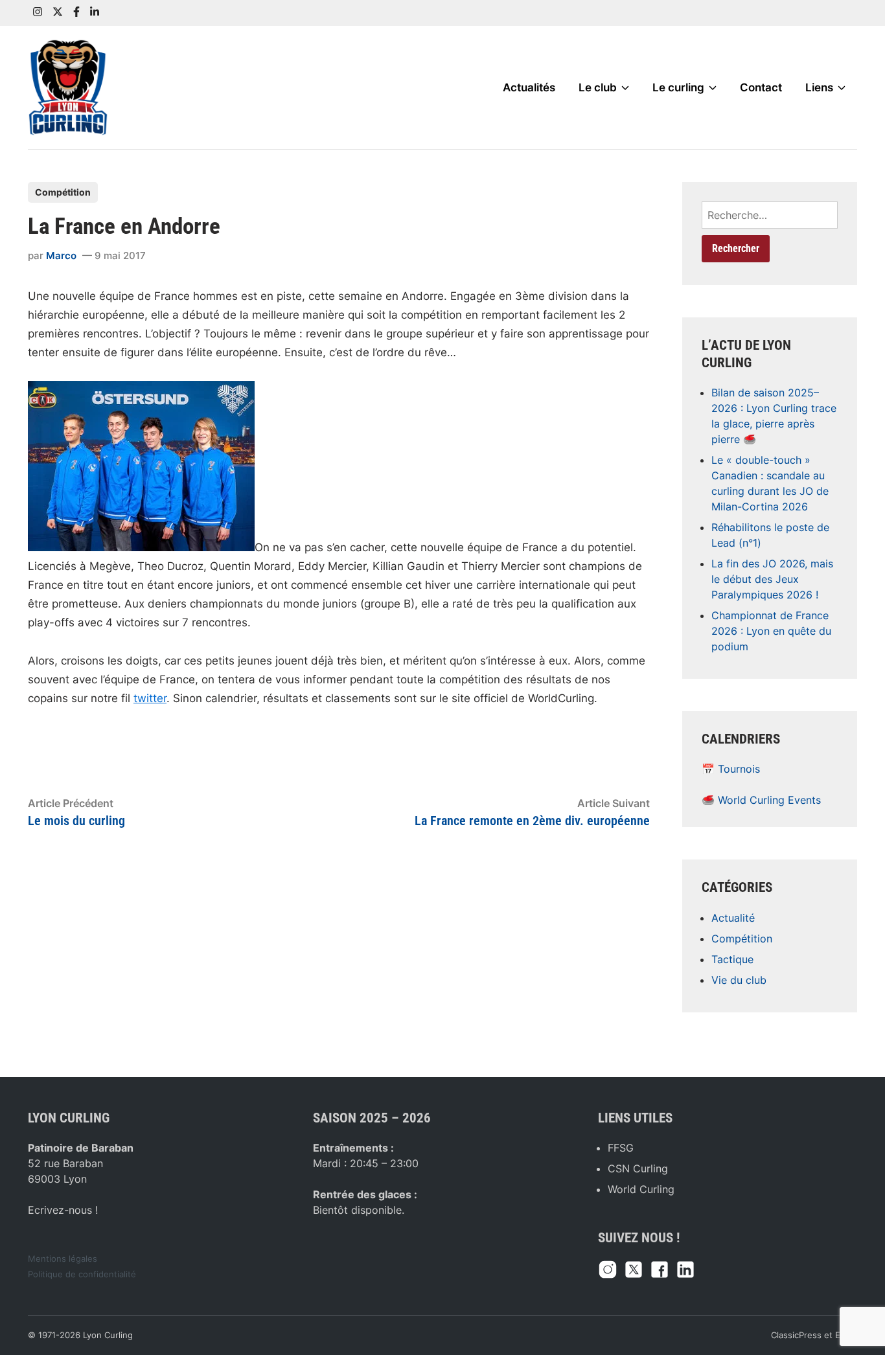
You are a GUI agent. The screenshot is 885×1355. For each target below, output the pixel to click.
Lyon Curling (108, 1335)
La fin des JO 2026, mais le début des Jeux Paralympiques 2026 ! (772, 579)
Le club (598, 87)
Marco (61, 255)
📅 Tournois (731, 768)
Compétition (63, 192)
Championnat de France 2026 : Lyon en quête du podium (771, 631)
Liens (819, 87)
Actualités (529, 87)
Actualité (733, 917)
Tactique (732, 959)
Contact (761, 87)
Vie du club (738, 980)
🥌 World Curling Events (761, 799)
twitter (150, 698)
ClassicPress (796, 1335)
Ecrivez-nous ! (63, 1209)
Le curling (678, 87)
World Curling (641, 1189)
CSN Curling (638, 1168)
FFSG (621, 1147)
